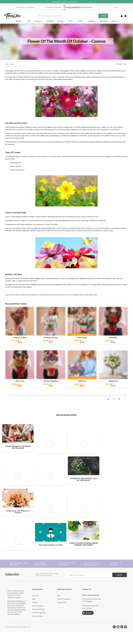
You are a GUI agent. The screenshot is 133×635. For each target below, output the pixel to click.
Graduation (50, 21)
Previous (119, 64)
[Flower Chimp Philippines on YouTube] (118, 626)
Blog (33, 599)
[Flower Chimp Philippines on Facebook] (114, 626)
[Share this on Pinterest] (119, 399)
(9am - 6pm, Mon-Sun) (79, 7)
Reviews (35, 602)
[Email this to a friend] (125, 399)
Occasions (37, 21)
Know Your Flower (38, 609)
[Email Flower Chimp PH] (125, 626)
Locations (91, 21)
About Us (35, 595)
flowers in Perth (66, 295)
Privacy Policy (62, 602)
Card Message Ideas (39, 613)
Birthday (19, 21)
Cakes (29, 21)
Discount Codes (37, 616)
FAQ (116, 7)
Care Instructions (38, 606)
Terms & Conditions (64, 599)
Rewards (114, 21)
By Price (80, 21)
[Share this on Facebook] (114, 399)
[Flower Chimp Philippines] (20, 16)
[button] (16, 340)
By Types (60, 21)
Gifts (70, 21)
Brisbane (76, 295)
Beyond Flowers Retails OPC (21, 627)
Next (125, 64)
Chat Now (88, 613)
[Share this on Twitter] (108, 399)
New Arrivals (104, 21)
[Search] (38, 16)
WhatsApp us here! (88, 606)
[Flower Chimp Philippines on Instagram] (121, 626)
